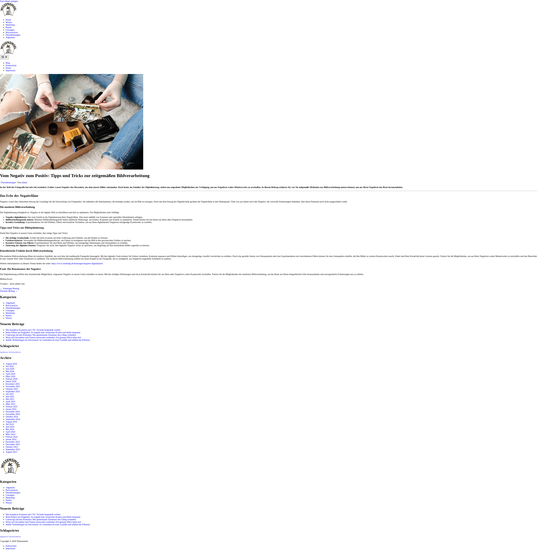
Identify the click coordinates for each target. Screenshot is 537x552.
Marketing (10, 25)
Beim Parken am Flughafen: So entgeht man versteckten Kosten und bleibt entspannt (43, 332)
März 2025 (10, 404)
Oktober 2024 (12, 416)
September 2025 (13, 391)
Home (8, 20)
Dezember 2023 (13, 442)
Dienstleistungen (13, 35)
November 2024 (13, 414)
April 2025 (10, 401)
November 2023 (13, 444)
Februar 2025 (11, 406)
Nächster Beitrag (9, 291)
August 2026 (11, 364)
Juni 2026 (10, 369)
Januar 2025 (11, 409)
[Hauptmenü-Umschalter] (4, 57)
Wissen (9, 22)
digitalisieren (4, 352)
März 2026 (10, 376)
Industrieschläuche (15, 352)
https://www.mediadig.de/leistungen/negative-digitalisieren (77, 263)
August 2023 (11, 452)
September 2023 (13, 449)
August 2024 (11, 422)
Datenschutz (11, 65)
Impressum (10, 70)
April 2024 (10, 432)
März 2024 (10, 434)
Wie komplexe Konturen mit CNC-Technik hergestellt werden (33, 330)
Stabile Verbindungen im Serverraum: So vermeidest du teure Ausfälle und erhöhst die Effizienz (48, 340)
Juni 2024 (10, 427)
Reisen (9, 27)
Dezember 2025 (13, 384)
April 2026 (10, 374)
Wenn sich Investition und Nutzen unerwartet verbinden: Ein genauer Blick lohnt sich (43, 337)
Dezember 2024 (13, 411)
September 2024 (13, 419)
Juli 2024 (10, 424)
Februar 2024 (11, 437)
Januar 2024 (11, 439)
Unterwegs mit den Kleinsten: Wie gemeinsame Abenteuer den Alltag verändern (41, 335)
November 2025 (13, 386)
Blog (8, 63)
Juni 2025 (10, 396)
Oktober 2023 (12, 447)
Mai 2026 (10, 371)
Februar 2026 (11, 379)
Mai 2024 (10, 429)
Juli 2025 (10, 394)
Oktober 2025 (12, 389)
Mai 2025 (10, 399)
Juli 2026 (10, 366)
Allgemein (10, 37)
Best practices (12, 32)
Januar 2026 (11, 381)
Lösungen (10, 30)
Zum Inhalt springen (9, 1)
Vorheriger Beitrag (9, 288)
